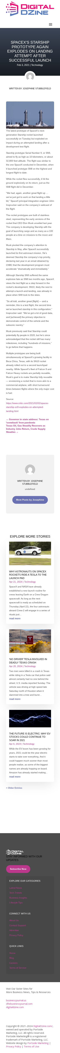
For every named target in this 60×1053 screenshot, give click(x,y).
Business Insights (18, 897)
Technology (37, 65)
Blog (11, 958)
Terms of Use (31, 1046)
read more (14, 618)
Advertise (14, 930)
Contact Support (17, 925)
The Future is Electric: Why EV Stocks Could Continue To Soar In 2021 (29, 737)
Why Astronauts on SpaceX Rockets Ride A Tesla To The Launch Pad (28, 574)
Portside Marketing (38, 1043)
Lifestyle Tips (15, 902)
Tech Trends (15, 892)
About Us (14, 920)
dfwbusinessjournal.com (19, 1003)
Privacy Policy (16, 935)
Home (12, 953)
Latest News (15, 888)
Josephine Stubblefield (37, 88)
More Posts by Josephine (30, 499)
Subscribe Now (18, 869)
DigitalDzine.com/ (42, 1026)
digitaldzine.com (15, 1007)
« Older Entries (14, 788)
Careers (13, 963)
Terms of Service (17, 967)
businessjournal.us (16, 1000)
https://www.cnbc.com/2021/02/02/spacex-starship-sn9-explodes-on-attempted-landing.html (27, 407)
